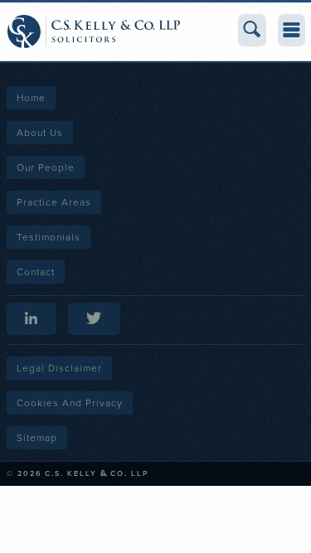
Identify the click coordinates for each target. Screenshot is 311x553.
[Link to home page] (94, 31)
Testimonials (48, 237)
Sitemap (37, 438)
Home (31, 98)
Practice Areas (54, 202)
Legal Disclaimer (59, 368)
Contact (36, 272)
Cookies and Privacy (70, 403)
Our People (46, 167)
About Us (40, 132)
